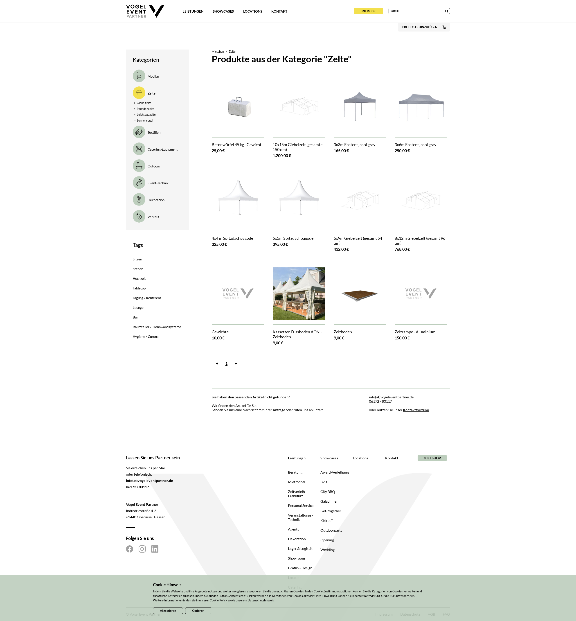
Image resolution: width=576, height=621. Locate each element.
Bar (135, 317)
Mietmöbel (296, 482)
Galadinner (329, 501)
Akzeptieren (168, 610)
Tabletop (139, 288)
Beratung (295, 472)
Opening (327, 540)
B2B (323, 482)
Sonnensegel (143, 120)
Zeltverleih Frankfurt (296, 493)
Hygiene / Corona (146, 336)
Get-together (330, 511)
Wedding (327, 549)
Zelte (232, 51)
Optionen (198, 610)
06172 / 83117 (380, 401)
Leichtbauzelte (145, 114)
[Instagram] (142, 549)
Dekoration (297, 539)
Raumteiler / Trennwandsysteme (157, 327)
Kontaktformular (416, 410)
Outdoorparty (331, 530)
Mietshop (369, 11)
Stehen (138, 269)
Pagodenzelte (144, 109)
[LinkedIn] (154, 549)
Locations (252, 11)
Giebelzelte (142, 103)
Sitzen (137, 259)
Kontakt (279, 11)
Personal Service (300, 505)
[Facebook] (129, 549)
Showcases (223, 11)
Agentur (294, 529)
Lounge (138, 307)
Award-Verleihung (334, 472)
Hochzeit (139, 278)
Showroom (296, 558)
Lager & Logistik (300, 548)
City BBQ (327, 491)
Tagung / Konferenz (147, 298)
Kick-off (326, 520)
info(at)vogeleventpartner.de (391, 397)
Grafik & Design (300, 568)
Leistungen (193, 11)
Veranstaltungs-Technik (300, 517)
